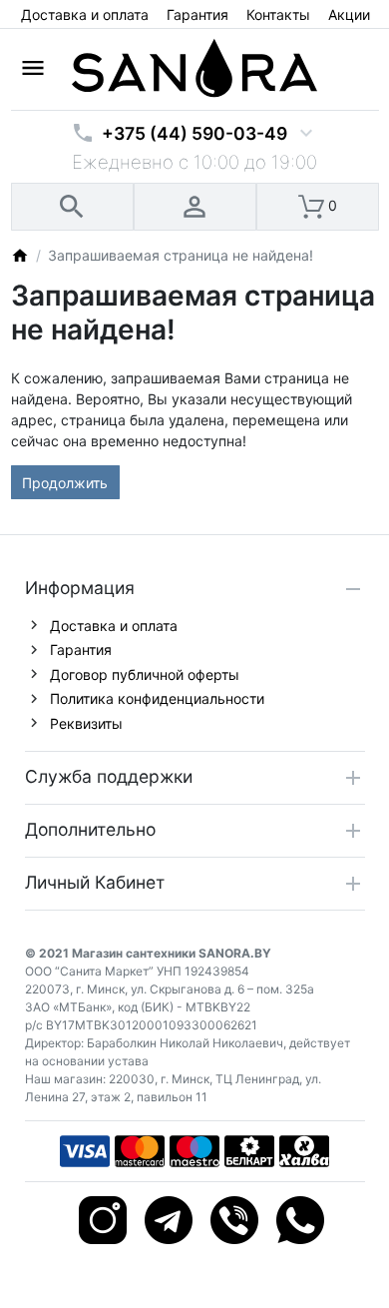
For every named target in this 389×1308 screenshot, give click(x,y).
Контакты (278, 14)
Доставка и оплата (85, 14)
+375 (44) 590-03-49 (194, 133)
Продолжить (65, 482)
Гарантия (197, 14)
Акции (349, 14)
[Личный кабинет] (195, 207)
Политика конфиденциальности (157, 698)
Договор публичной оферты (144, 674)
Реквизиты (86, 723)
